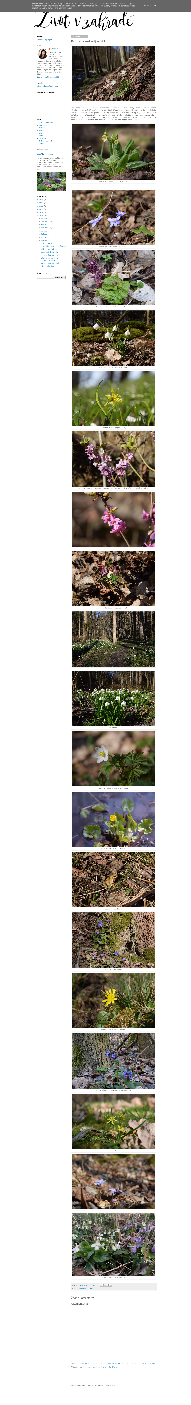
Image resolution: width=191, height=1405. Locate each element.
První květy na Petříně (51, 255)
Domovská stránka (114, 1363)
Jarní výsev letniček (50, 263)
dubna (44, 237)
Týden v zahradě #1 (49, 249)
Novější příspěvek (79, 1363)
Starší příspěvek (148, 1363)
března (44, 240)
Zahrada (42, 125)
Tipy (41, 130)
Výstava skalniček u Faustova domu (49, 259)
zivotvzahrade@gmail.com (47, 86)
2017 (41, 212)
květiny (82, 1288)
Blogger (115, 1386)
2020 (41, 203)
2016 (41, 216)
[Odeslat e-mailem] (101, 1285)
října (44, 225)
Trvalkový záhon (45, 154)
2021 (41, 200)
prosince (45, 218)
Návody (41, 136)
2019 (41, 206)
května (44, 234)
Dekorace (42, 138)
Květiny (42, 128)
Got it (157, 6)
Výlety (41, 133)
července (45, 228)
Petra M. (55, 49)
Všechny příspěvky (46, 123)
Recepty (42, 144)
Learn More (146, 6)
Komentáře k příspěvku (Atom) (104, 1367)
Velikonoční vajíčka (49, 252)
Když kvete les (47, 266)
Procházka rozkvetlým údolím (53, 246)
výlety (90, 1288)
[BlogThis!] (103, 1285)
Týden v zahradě (46, 141)
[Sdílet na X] (106, 1285)
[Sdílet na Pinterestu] (111, 1285)
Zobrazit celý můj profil (48, 77)
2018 (41, 209)
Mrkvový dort (46, 243)
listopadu (45, 221)
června (44, 231)
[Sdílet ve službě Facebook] (108, 1285)
